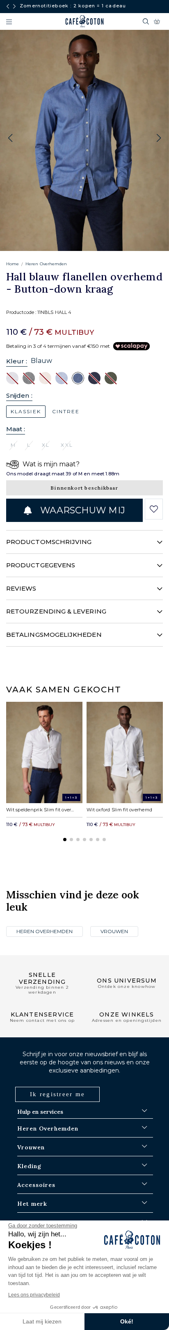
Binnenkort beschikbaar (84, 488)
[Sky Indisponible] (61, 377)
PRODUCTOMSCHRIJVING (48, 542)
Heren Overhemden (46, 263)
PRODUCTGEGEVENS (40, 565)
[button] (159, 138)
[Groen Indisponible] (111, 377)
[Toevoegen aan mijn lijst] (153, 509)
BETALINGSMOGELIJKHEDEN (54, 634)
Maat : (15, 429)
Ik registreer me (57, 1094)
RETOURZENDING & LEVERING (56, 611)
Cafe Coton (84, 21)
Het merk (32, 1203)
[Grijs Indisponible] (12, 377)
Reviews (21, 588)
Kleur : (16, 361)
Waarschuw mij (81, 510)
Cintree (66, 411)
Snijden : (19, 395)
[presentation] (8, 6)
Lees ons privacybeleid (34, 1295)
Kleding (29, 1166)
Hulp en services (40, 1111)
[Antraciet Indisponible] (29, 377)
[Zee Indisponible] (94, 377)
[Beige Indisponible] (45, 377)
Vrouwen (114, 931)
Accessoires (36, 1185)
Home (12, 263)
